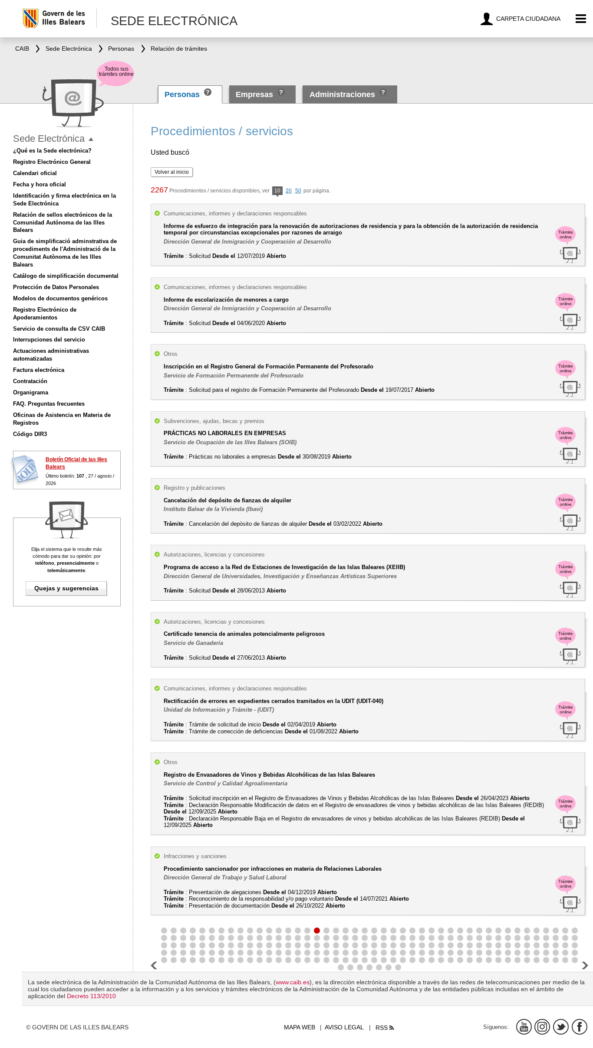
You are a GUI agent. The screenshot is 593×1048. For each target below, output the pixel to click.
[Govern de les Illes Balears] (59, 18)
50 (298, 190)
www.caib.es (293, 982)
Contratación (30, 381)
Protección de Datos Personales (56, 287)
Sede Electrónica (49, 138)
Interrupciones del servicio (49, 339)
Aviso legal (344, 1027)
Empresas (254, 94)
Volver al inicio (172, 172)
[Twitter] (561, 1027)
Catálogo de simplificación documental (66, 276)
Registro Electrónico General (52, 162)
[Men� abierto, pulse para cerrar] (91, 139)
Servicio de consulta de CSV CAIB (59, 328)
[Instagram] (542, 1027)
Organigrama (30, 392)
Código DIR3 (30, 434)
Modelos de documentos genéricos (60, 298)
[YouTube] (524, 1027)
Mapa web (299, 1027)
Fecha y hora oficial (39, 184)
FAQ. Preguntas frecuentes (49, 403)
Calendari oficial (35, 173)
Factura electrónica (38, 370)
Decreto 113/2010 (91, 996)
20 (289, 190)
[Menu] (581, 19)
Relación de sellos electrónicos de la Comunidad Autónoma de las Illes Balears (62, 223)
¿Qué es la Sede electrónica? (52, 150)
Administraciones (342, 94)
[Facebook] (579, 1027)
